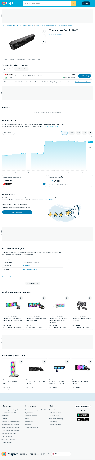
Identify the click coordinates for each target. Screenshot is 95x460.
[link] (13, 312)
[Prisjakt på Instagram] (48, 454)
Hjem (3, 25)
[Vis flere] (3, 76)
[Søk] (73, 3)
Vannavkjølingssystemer (65, 25)
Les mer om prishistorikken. (49, 126)
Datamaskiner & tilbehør (14, 25)
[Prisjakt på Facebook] (44, 454)
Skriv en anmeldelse (55, 34)
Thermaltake (26, 265)
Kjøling (37, 25)
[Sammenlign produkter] (44, 42)
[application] (47, 154)
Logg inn (86, 3)
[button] (44, 31)
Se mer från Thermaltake (10, 277)
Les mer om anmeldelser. (46, 200)
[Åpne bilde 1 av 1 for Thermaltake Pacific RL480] (22, 43)
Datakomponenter (28, 25)
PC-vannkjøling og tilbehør (48, 25)
